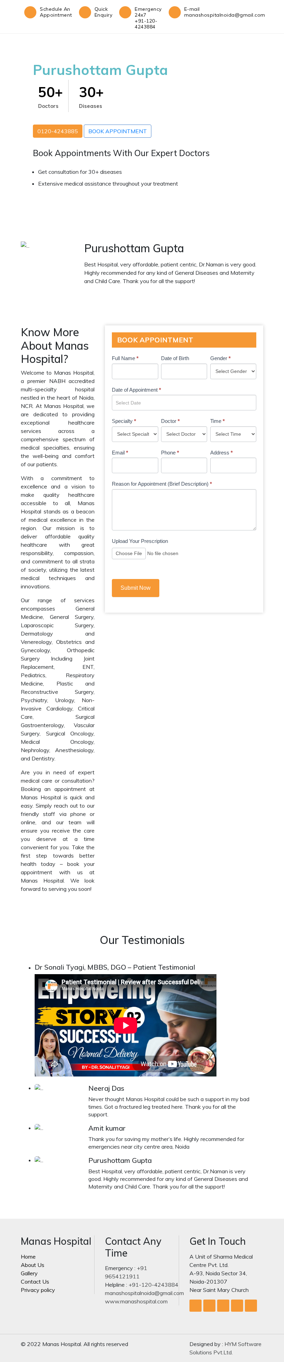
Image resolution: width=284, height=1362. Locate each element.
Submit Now (136, 588)
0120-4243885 (57, 131)
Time (217, 421)
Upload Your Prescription (140, 541)
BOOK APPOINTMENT (117, 131)
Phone (170, 453)
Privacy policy (38, 1289)
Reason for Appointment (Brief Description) (162, 484)
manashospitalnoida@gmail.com (144, 1292)
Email (120, 453)
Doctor (170, 421)
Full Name (125, 358)
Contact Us (35, 1281)
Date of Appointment (136, 390)
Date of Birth (175, 358)
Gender (220, 358)
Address (221, 453)
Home (28, 1256)
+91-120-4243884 (153, 1284)
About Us (32, 1264)
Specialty (124, 421)
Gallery (29, 1273)
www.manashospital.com (136, 1301)
